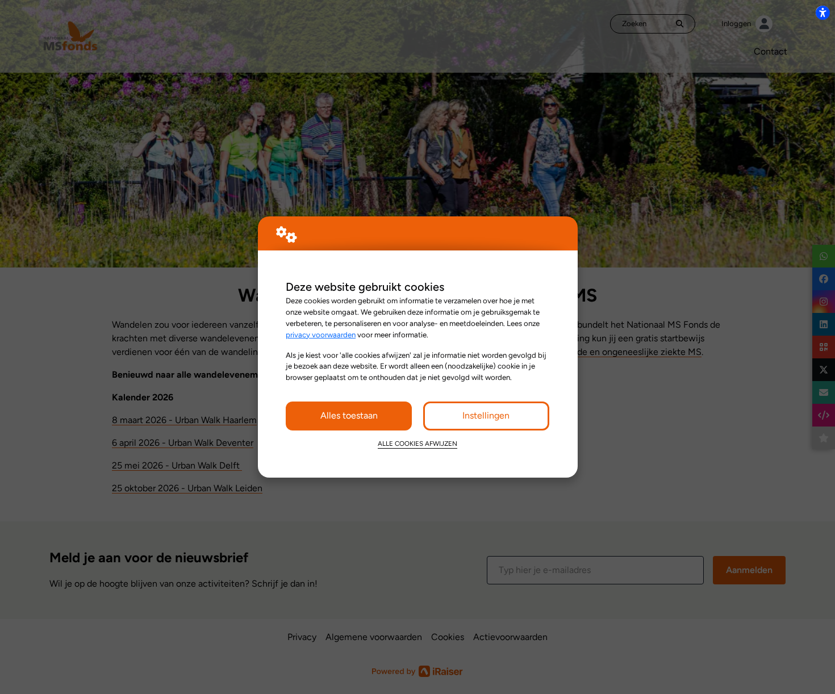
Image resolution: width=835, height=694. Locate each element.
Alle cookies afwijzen (417, 444)
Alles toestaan (349, 415)
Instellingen (486, 415)
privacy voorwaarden (321, 334)
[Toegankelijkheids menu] (822, 12)
